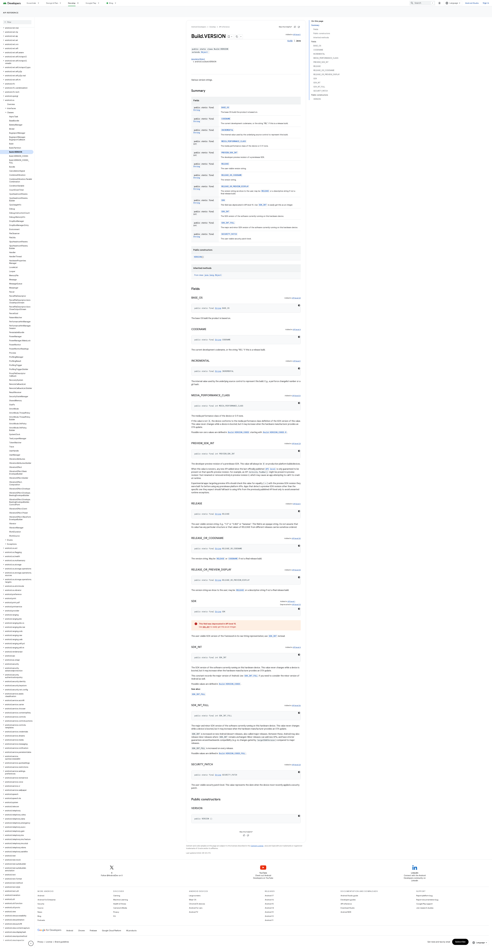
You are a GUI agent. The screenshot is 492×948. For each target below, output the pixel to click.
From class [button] (207, 275)
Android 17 (269, 895)
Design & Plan (52, 3)
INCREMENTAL (227, 130)
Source (40, 908)
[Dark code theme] (299, 305)
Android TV (193, 912)
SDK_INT (263, 205)
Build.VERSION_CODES (238, 432)
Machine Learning (120, 900)
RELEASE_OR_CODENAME (231, 175)
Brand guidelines (62, 942)
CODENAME (225, 119)
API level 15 (296, 604)
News (40, 912)
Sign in (486, 3)
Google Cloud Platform (111, 930)
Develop (72, 3)
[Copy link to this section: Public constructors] (223, 799)
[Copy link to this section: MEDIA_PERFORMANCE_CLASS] (232, 395)
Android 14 (269, 908)
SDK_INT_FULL (227, 223)
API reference (11, 13)
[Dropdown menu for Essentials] (39, 3)
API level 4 (297, 329)
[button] (16, 28)
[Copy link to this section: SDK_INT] (204, 647)
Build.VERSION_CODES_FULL (232, 753)
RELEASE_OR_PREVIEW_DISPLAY (235, 186)
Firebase (93, 930)
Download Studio (348, 908)
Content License (257, 846)
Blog (111, 3)
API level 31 (296, 396)
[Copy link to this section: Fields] (202, 289)
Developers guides (348, 900)
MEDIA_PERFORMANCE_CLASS (233, 141)
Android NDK (346, 912)
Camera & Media (120, 908)
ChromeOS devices (197, 904)
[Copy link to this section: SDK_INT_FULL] (211, 705)
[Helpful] (295, 27)
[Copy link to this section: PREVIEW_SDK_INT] (216, 443)
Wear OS (192, 900)
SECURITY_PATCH (229, 234)
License (49, 942)
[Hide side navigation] (30, 943)
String (196, 110)
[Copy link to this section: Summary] (207, 91)
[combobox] (422, 3)
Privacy (116, 912)
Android (41, 895)
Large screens (194, 895)
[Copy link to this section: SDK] (198, 601)
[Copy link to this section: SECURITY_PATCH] (215, 764)
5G (114, 916)
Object (204, 52)
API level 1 (297, 34)
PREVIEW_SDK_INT (229, 152)
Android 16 (269, 900)
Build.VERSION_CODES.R (274, 432)
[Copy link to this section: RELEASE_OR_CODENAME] (226, 538)
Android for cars (195, 908)
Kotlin (290, 41)
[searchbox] (17, 22)
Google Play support (424, 904)
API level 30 (296, 538)
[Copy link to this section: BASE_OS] (205, 297)
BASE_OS (225, 107)
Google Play (91, 3)
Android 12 (269, 916)
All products (131, 930)
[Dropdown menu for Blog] (116, 3)
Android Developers (198, 27)
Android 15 (269, 904)
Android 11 (269, 920)
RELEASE (225, 164)
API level (270, 469)
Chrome (81, 930)
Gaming (116, 895)
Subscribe (460, 942)
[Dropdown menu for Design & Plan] (61, 3)
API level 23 (296, 298)
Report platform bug (424, 895)
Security (41, 904)
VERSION (198, 257)
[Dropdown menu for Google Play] (99, 3)
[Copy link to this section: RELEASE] (204, 503)
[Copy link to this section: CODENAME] (208, 329)
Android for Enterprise (46, 900)
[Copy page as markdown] (237, 36)
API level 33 (296, 570)
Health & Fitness (119, 904)
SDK (223, 200)
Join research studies (424, 908)
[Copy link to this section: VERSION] (205, 808)
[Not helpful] (299, 27)
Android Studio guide (349, 895)
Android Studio (472, 3)
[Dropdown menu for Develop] (79, 3)
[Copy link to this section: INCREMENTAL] (212, 361)
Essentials (31, 3)
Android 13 (269, 912)
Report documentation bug (427, 900)
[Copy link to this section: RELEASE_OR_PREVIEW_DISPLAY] (233, 569)
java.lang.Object (198, 59)
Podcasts (41, 920)
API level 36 (296, 705)
